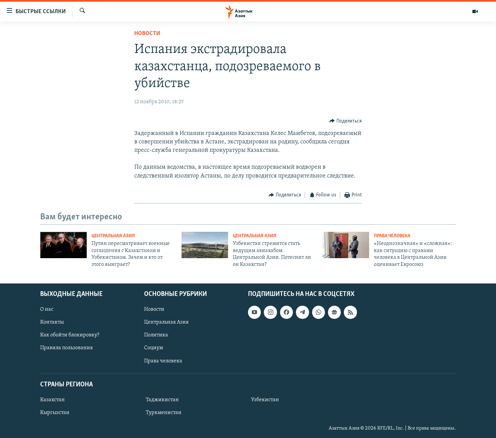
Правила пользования (66, 348)
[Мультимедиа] (475, 11)
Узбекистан (265, 400)
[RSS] (350, 312)
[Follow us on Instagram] (270, 312)
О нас (46, 309)
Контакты (52, 322)
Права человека (392, 236)
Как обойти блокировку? (69, 335)
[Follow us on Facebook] (286, 312)
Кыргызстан (55, 412)
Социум (153, 348)
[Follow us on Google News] (334, 312)
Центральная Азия (113, 236)
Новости (147, 34)
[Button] (345, 121)
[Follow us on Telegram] (302, 312)
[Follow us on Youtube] (254, 312)
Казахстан (52, 400)
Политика (156, 335)
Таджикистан (162, 400)
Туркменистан (164, 412)
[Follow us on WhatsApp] (318, 312)
